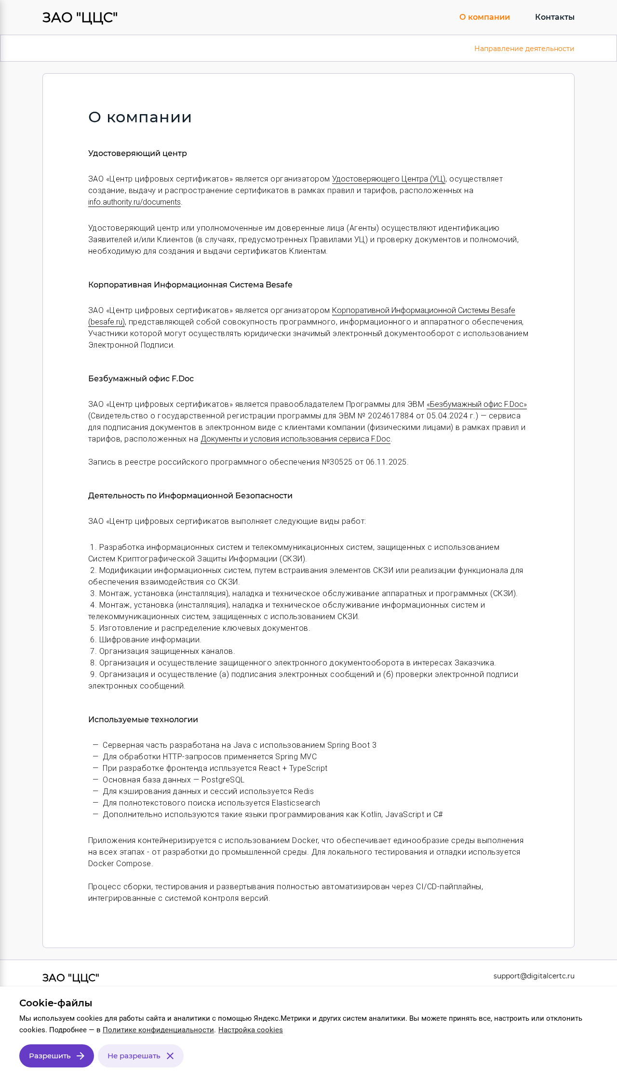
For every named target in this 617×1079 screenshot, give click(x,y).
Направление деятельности (524, 48)
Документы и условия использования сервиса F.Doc (295, 438)
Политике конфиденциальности (158, 1030)
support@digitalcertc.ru (534, 976)
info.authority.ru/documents (134, 202)
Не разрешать (134, 1055)
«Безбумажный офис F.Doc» (477, 404)
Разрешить (50, 1055)
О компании (484, 17)
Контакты (555, 17)
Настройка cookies (250, 1030)
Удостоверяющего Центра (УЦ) (388, 178)
